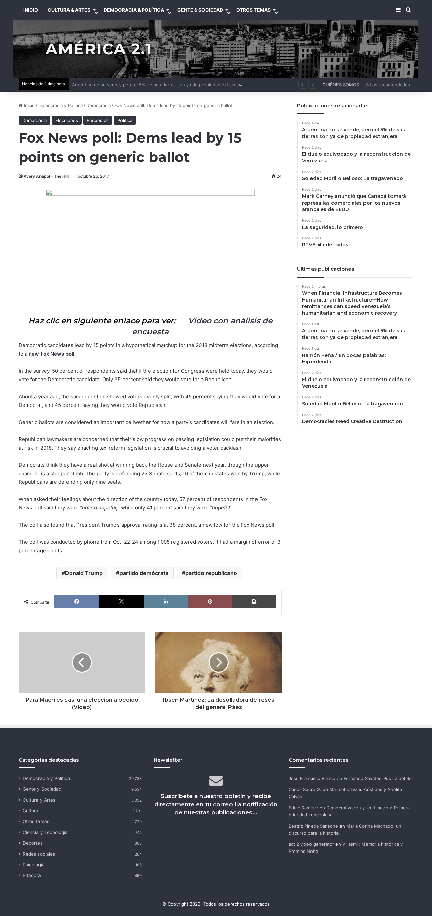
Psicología (34, 864)
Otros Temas (253, 10)
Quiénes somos (340, 84)
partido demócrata (143, 573)
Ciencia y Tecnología (45, 832)
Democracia (98, 105)
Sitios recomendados (388, 84)
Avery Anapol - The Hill (46, 176)
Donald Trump (84, 573)
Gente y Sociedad (42, 789)
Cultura (30, 810)
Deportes (33, 843)
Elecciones (66, 120)
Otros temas (36, 821)
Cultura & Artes (69, 10)
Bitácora (32, 875)
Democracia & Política (134, 10)
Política (124, 120)
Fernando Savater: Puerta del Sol (378, 778)
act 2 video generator (311, 844)
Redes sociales (39, 854)
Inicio (29, 105)
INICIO (30, 10)
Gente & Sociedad (200, 10)
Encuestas (98, 120)
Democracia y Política (60, 105)
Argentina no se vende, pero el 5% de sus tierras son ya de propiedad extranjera (157, 84)
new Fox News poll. (52, 353)
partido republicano (211, 573)
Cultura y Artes (39, 800)
